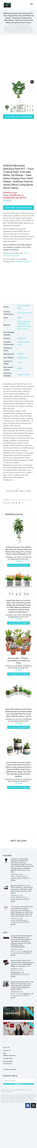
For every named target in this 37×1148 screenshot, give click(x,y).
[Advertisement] (18, 54)
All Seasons (21, 338)
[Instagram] (33, 1105)
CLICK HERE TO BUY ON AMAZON (18, 117)
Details (6, 200)
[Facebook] (27, 1105)
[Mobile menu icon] (31, 4)
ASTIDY (20, 354)
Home (9, 25)
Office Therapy (16, 25)
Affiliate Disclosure (23, 262)
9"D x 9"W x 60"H (24, 313)
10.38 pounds (22, 358)
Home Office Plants (16, 500)
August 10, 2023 (23, 374)
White (19, 318)
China (19, 362)
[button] (13, 503)
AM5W (20, 368)
